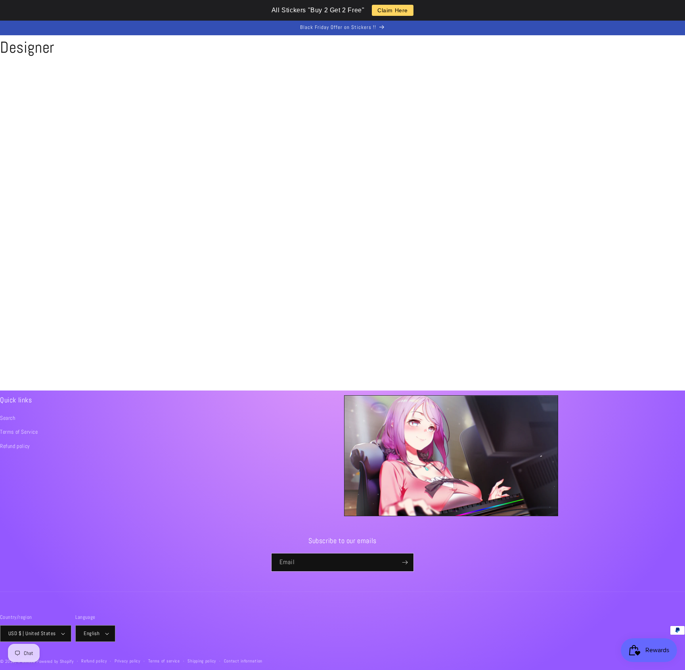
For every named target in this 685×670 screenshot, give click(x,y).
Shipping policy (202, 661)
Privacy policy (127, 661)
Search (7, 417)
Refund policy (15, 446)
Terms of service (164, 661)
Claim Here (392, 10)
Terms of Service (19, 431)
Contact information (243, 661)
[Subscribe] (404, 562)
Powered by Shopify (55, 661)
